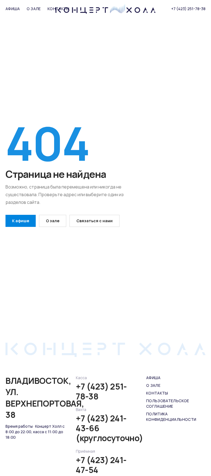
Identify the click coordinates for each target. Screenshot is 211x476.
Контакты (157, 393)
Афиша (12, 8)
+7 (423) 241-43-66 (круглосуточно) (105, 428)
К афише (20, 220)
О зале (34, 8)
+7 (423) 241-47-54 (101, 465)
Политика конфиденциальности (171, 416)
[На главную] (105, 8)
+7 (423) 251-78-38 (188, 8)
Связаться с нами (94, 220)
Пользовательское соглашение (167, 403)
